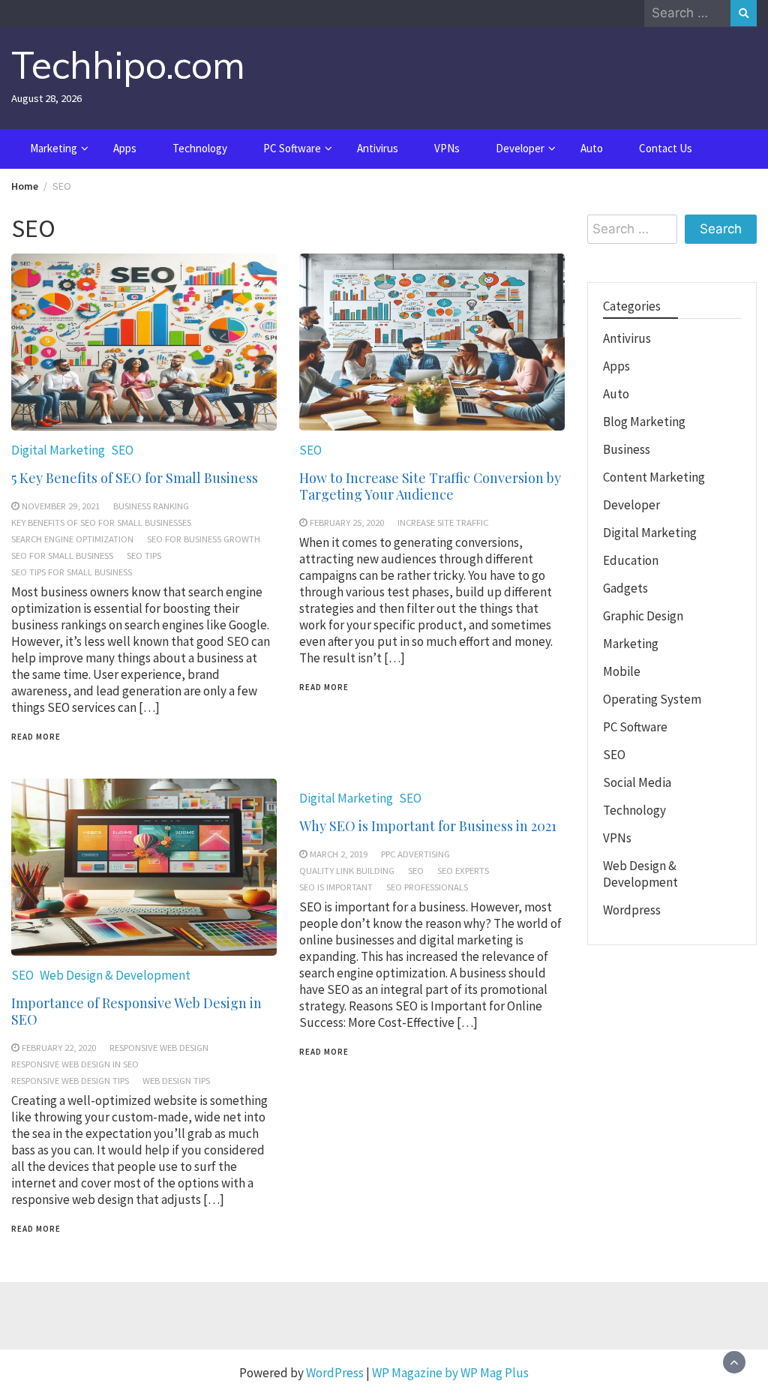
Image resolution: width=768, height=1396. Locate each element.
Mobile (621, 671)
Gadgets (625, 588)
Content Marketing (654, 477)
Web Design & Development (115, 975)
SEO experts (463, 870)
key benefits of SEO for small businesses (101, 522)
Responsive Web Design (159, 1047)
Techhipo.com (128, 65)
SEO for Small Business (62, 555)
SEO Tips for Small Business (71, 572)
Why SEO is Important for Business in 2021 (427, 826)
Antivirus (377, 148)
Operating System (652, 699)
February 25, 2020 (347, 522)
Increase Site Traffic (443, 522)
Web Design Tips (176, 1080)
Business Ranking (151, 506)
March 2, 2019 (339, 854)
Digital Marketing (58, 450)
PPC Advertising (415, 854)
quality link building (346, 870)
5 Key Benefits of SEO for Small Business (134, 478)
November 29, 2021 (61, 506)
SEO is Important (336, 887)
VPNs (447, 148)
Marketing (53, 148)
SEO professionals (427, 887)
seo (416, 870)
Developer (520, 148)
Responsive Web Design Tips (70, 1080)
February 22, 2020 (59, 1047)
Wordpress (632, 910)
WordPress (335, 1372)
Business (626, 449)
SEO (122, 450)
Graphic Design (643, 616)
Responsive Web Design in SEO (75, 1064)
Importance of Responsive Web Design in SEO (136, 1011)
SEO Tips (144, 555)
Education (630, 560)
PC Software (292, 148)
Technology (199, 148)
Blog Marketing (644, 421)
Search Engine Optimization (72, 539)
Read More (36, 736)
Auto (591, 148)
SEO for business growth (203, 539)
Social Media (637, 782)
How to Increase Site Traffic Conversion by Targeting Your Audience (430, 486)
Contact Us (665, 148)
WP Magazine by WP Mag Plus (450, 1372)
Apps (124, 148)
